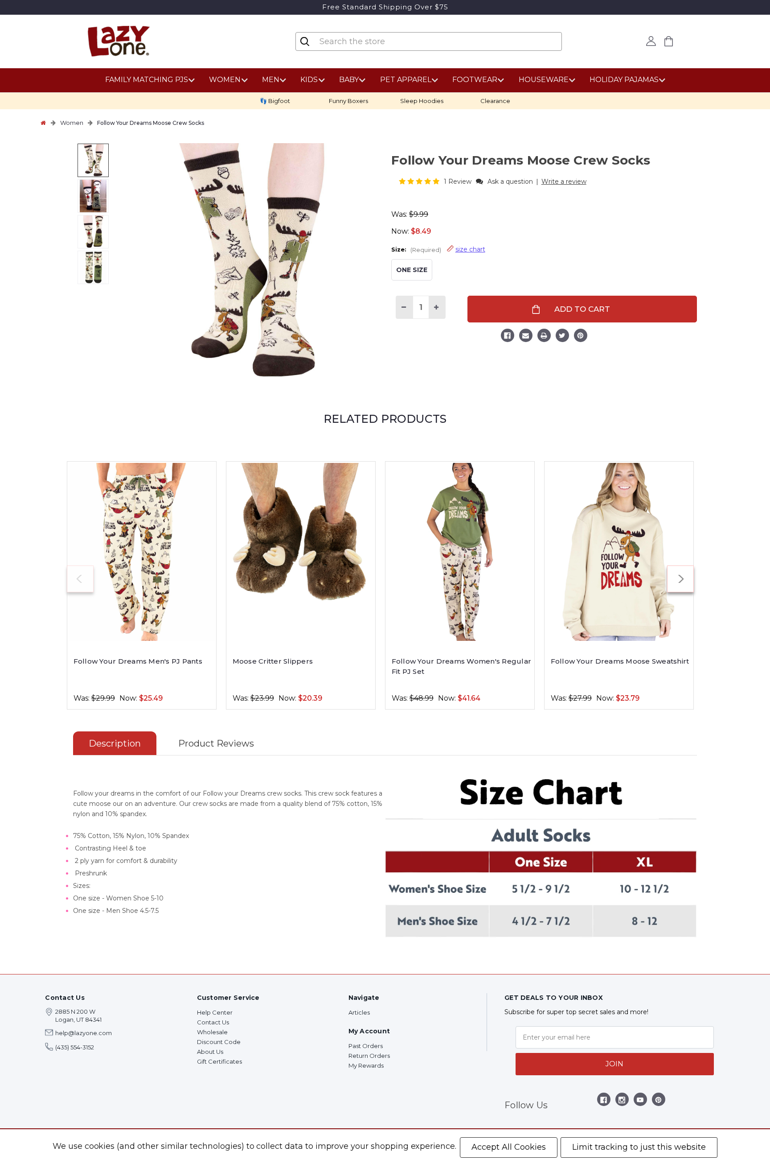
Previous (80, 578)
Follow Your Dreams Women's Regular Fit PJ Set (462, 666)
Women (225, 79)
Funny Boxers (348, 100)
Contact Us (213, 1022)
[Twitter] (562, 336)
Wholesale (212, 1032)
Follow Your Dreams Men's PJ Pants (138, 661)
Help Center (215, 1012)
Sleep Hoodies (421, 100)
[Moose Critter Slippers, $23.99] (301, 552)
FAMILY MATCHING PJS (146, 79)
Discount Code (219, 1041)
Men (270, 79)
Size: (438, 249)
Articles (359, 1012)
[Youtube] (640, 1101)
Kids (309, 79)
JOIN (614, 1064)
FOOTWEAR (474, 79)
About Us (210, 1051)
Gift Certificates (219, 1061)
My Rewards (366, 1065)
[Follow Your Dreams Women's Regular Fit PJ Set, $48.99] (460, 552)
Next (680, 578)
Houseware (544, 79)
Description (115, 743)
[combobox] (371, 41)
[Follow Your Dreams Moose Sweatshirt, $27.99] (619, 552)
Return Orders (369, 1055)
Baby (349, 79)
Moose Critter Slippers (273, 661)
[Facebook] (507, 336)
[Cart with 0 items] (669, 41)
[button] (420, 181)
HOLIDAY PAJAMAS (624, 79)
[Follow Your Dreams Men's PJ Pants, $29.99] (142, 552)
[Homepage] (43, 122)
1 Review (458, 181)
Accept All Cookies (508, 1147)
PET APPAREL (405, 79)
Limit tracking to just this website (639, 1147)
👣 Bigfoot (275, 100)
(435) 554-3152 (74, 1047)
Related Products (385, 418)
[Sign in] (651, 41)
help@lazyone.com (83, 1032)
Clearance (495, 100)
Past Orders (365, 1045)
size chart (470, 249)
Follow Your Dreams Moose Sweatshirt (620, 661)
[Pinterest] (580, 336)
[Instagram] (622, 1101)
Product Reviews (216, 743)
